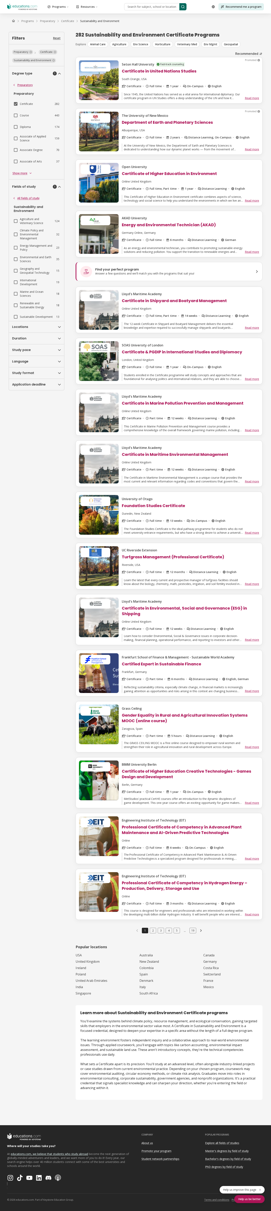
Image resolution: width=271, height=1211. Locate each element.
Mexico (208, 987)
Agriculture (119, 44)
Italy (142, 987)
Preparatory (25, 85)
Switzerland (212, 974)
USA (79, 955)
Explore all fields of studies (222, 1143)
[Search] (182, 6)
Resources (88, 7)
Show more (19, 173)
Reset (57, 38)
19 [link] (192, 930)
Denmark (146, 980)
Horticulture (162, 44)
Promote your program (156, 1151)
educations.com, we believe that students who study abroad (49, 1154)
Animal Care (98, 44)
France (208, 980)
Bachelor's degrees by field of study (228, 1159)
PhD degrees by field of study (224, 1167)
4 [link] (169, 930)
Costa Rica (211, 968)
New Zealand (149, 961)
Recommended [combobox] (246, 53)
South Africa (148, 993)
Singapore (83, 993)
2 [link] (153, 930)
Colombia (146, 968)
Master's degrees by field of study (227, 1151)
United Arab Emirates (91, 980)
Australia (146, 955)
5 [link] (177, 930)
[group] (174, 44)
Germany (210, 961)
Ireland (81, 968)
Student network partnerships (160, 1159)
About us (147, 1143)
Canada (208, 955)
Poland (81, 974)
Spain (143, 974)
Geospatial (231, 44)
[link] (99, 21)
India (79, 987)
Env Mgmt (210, 44)
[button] (22, 52)
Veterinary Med (187, 44)
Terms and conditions (216, 1199)
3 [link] (161, 930)
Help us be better (249, 1199)
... (185, 930)
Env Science (140, 44)
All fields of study (28, 198)
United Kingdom (88, 961)
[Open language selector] (213, 6)
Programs (59, 7)
